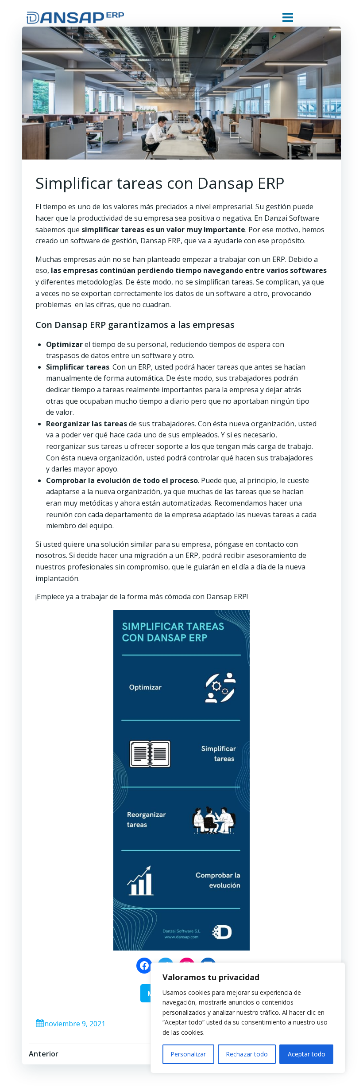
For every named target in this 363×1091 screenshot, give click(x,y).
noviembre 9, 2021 (74, 1024)
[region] (248, 1017)
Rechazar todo (247, 1054)
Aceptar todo (306, 1054)
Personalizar (188, 1054)
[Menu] (288, 18)
